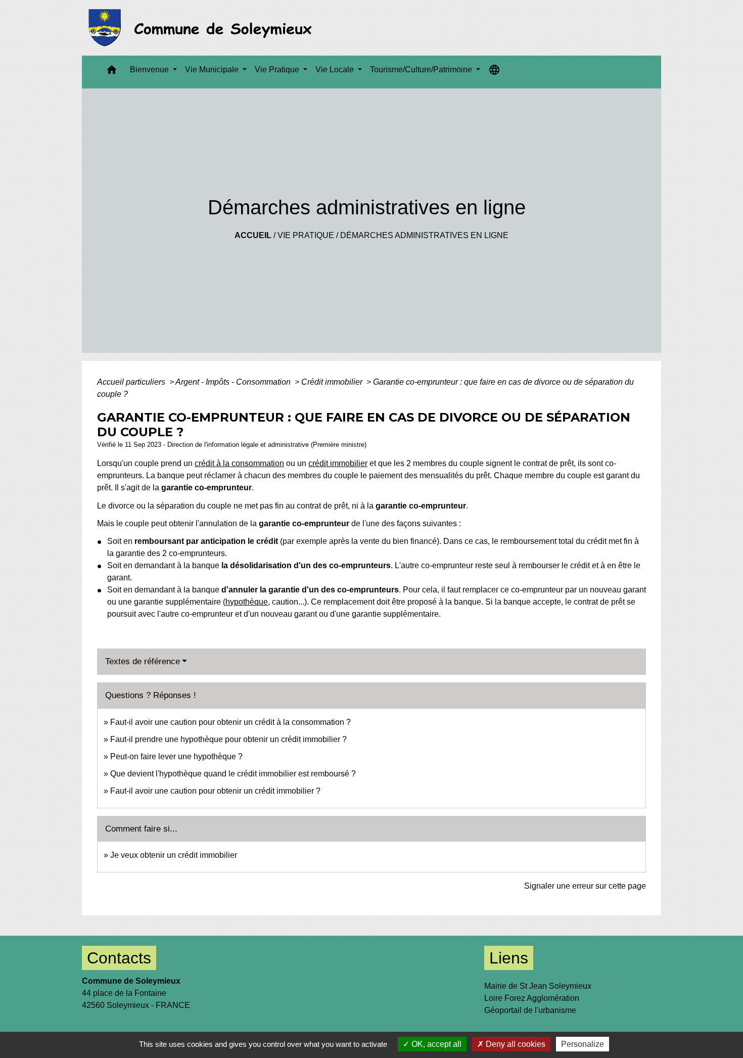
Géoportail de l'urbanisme (530, 1010)
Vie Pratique (305, 235)
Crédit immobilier (332, 382)
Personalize (582, 1044)
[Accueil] (203, 28)
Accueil (253, 235)
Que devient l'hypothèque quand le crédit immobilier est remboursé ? (233, 773)
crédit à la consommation (239, 463)
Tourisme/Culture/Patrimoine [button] (422, 69)
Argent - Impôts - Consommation (234, 382)
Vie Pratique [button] (278, 69)
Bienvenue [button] (150, 69)
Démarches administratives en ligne (424, 235)
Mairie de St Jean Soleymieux (537, 986)
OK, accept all (435, 1044)
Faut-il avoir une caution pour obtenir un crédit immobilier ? (215, 791)
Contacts (119, 958)
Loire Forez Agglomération (531, 998)
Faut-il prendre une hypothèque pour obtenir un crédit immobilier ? (228, 739)
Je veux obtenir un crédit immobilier (173, 855)
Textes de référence (142, 661)
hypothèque (246, 601)
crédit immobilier (337, 463)
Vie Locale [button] (335, 69)
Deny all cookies (514, 1044)
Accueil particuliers (132, 382)
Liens (508, 958)
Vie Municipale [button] (213, 69)
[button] (112, 72)
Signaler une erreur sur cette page (585, 886)
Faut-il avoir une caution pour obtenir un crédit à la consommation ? (230, 722)
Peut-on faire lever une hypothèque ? (176, 756)
